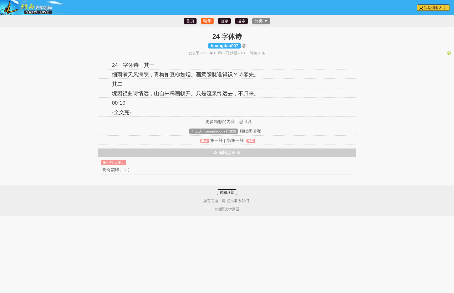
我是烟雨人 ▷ (435, 8)
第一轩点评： (113, 162)
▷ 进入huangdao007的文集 (213, 131)
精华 (207, 21)
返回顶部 (227, 192)
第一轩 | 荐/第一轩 (227, 140)
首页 (190, 21)
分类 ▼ (261, 21)
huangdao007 (224, 46)
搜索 (241, 21)
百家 (224, 21)
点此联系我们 (238, 201)
